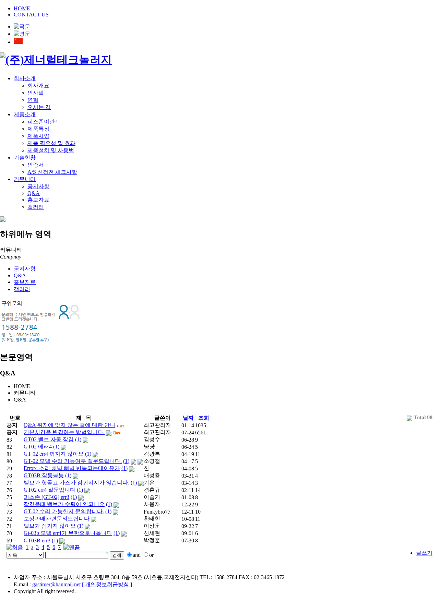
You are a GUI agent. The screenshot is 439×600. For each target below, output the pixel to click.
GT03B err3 (37, 540)
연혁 (32, 100)
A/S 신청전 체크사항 (52, 172)
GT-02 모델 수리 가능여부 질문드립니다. (73, 461)
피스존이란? (42, 121)
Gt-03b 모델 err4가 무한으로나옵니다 (68, 533)
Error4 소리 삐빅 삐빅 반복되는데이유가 (72, 468)
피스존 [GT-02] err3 (46, 497)
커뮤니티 (25, 179)
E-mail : (47, 584)
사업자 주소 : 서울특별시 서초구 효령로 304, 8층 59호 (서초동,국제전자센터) (106, 577)
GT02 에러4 (38, 446)
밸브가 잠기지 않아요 (50, 526)
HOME (22, 8)
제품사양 (38, 136)
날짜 (188, 418)
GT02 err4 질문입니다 (49, 490)
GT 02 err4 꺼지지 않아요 (54, 454)
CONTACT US (31, 14)
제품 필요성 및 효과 (51, 143)
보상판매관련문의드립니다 (57, 518)
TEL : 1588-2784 (218, 577)
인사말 (35, 93)
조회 (203, 418)
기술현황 (25, 157)
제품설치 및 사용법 (50, 150)
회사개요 (38, 85)
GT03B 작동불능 (44, 475)
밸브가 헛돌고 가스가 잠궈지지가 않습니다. (76, 482)
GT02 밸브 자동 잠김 (49, 439)
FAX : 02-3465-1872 (262, 577)
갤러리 (35, 207)
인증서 (35, 165)
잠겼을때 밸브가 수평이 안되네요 (64, 504)
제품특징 (38, 129)
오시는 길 (39, 107)
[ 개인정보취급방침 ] (107, 584)
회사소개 (25, 78)
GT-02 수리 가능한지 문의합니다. (64, 511)
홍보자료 (38, 200)
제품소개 (25, 114)
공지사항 (38, 186)
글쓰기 (424, 553)
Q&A (33, 193)
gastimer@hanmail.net (56, 584)
